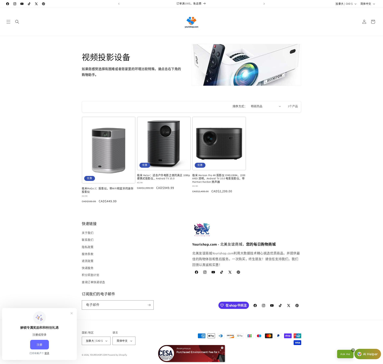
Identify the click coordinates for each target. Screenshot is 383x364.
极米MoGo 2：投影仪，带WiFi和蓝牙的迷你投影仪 (107, 190)
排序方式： (240, 106)
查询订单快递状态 (93, 282)
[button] (8, 21)
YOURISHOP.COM (98, 354)
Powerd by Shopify (117, 354)
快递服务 (87, 268)
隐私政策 (87, 247)
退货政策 (87, 261)
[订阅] (149, 305)
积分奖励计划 (90, 275)
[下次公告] (264, 4)
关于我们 (87, 233)
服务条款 (87, 254)
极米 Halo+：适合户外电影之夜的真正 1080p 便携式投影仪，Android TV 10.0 (163, 177)
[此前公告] (119, 4)
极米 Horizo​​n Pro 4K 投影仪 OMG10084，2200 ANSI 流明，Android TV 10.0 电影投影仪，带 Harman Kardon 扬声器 (218, 179)
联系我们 (87, 240)
